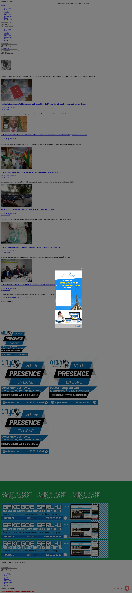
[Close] (81, 269)
